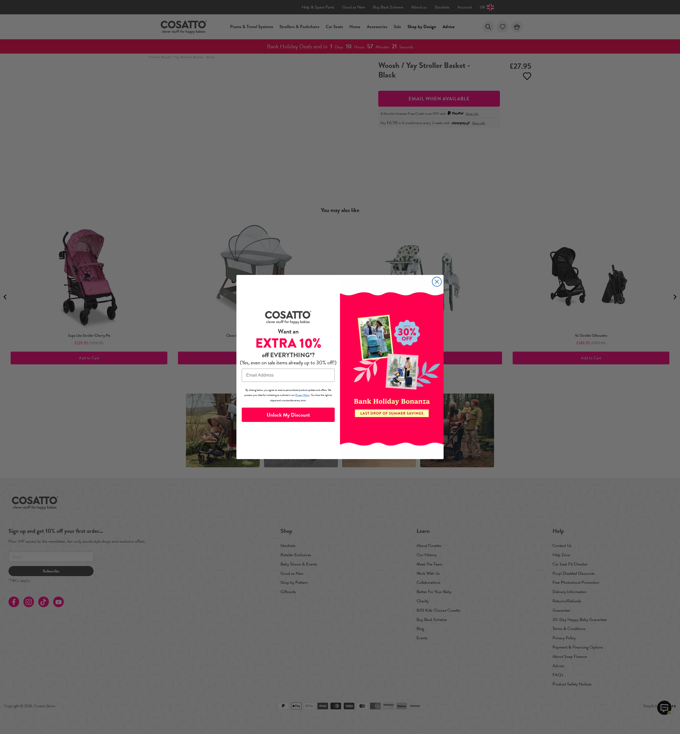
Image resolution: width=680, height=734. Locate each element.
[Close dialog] (436, 281)
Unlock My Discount (288, 415)
